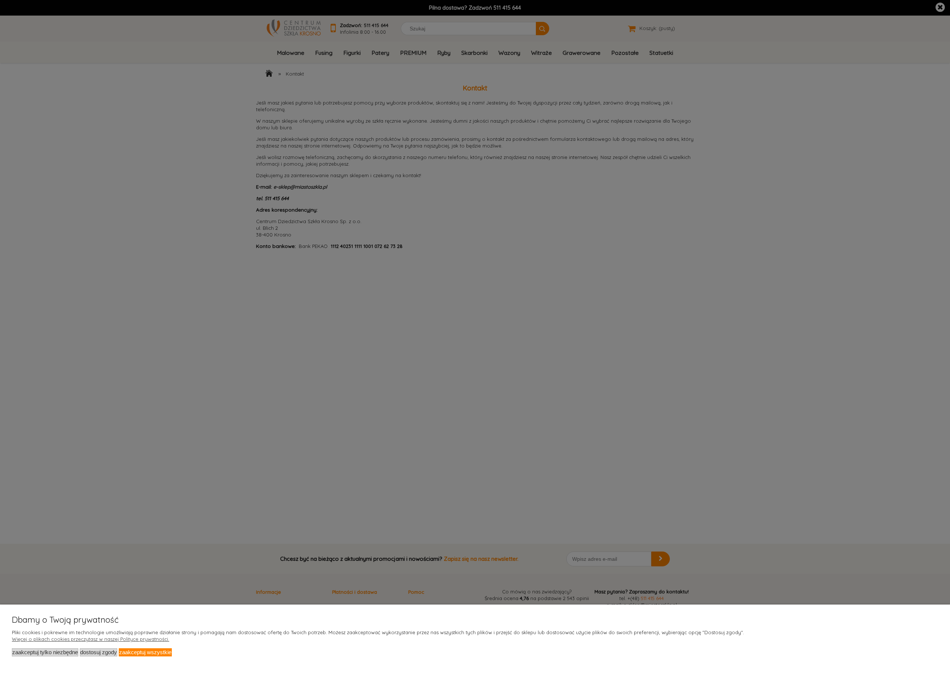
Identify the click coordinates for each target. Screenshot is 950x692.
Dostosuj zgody (98, 652)
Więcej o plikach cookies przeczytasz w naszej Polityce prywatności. (90, 639)
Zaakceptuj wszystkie (145, 652)
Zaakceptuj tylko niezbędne (45, 652)
